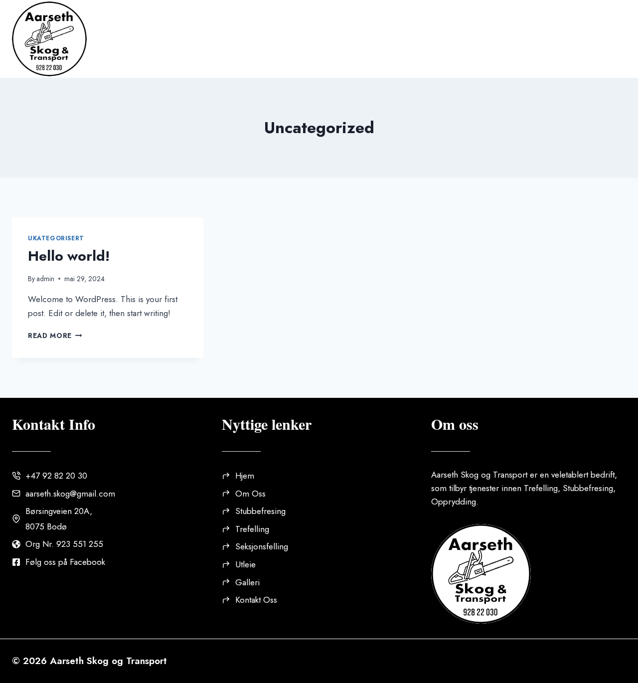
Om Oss (226, 38)
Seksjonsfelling (261, 546)
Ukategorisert (56, 238)
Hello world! (69, 256)
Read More (55, 336)
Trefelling (252, 529)
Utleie (388, 38)
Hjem (177, 38)
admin (45, 279)
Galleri (515, 38)
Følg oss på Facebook (65, 562)
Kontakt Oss (584, 38)
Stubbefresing (260, 511)
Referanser (450, 38)
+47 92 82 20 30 (56, 476)
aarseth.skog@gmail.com (70, 494)
